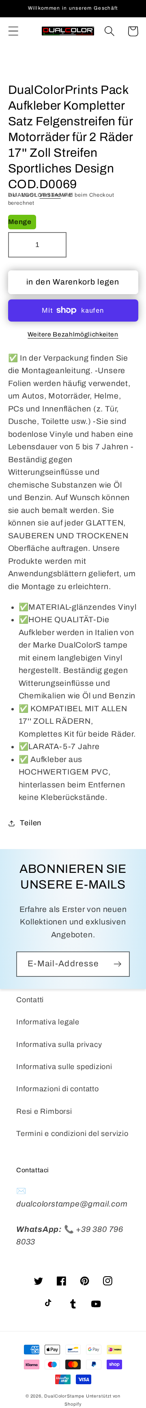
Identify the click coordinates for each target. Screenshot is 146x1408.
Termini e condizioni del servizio (72, 1134)
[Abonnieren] (117, 964)
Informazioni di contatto (57, 1089)
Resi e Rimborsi (44, 1111)
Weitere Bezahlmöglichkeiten (73, 334)
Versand (49, 195)
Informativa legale (47, 1022)
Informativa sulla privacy (59, 1044)
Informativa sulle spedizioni (64, 1067)
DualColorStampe (64, 1395)
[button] (13, 31)
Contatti (30, 1000)
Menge (20, 222)
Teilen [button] (30, 823)
